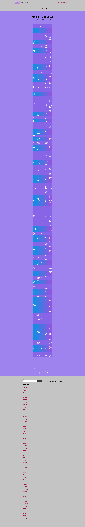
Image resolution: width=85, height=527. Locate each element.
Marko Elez (34, 125)
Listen (61, 2)
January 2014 (25, 501)
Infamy (51, 14)
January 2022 (25, 443)
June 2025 (24, 390)
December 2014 (25, 484)
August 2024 (25, 407)
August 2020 (25, 472)
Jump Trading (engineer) (46, 170)
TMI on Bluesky (65, 2)
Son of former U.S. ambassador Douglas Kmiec (50, 189)
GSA (41, 147)
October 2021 (25, 448)
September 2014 (25, 489)
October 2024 (25, 404)
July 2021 (24, 453)
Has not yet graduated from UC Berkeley (50, 78)
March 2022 (25, 440)
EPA (41, 170)
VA (41, 135)
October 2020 (25, 469)
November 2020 (25, 467)
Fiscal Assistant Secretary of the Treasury (38, 200)
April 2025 (24, 394)
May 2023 (24, 433)
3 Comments (49, 19)
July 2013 (24, 511)
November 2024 (25, 402)
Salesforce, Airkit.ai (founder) (46, 121)
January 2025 (25, 399)
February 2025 (25, 397)
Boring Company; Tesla (46, 67)
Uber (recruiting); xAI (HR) (46, 292)
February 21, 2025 (44, 19)
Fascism (48, 14)
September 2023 (25, 426)
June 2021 (24, 455)
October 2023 (25, 424)
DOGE (36, 14)
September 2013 (25, 508)
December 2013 (25, 503)
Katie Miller (34, 238)
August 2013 (25, 510)
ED (41, 50)
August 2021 (25, 452)
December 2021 (25, 445)
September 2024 (25, 406)
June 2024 (24, 411)
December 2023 (25, 421)
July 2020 (24, 474)
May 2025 (24, 392)
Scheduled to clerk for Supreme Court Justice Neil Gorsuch (50, 37)
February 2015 (25, 481)
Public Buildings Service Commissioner (38, 263)
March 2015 (24, 479)
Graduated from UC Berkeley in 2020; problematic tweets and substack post (50, 179)
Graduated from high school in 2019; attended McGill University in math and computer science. (50, 170)
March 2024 (25, 416)
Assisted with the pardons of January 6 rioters (50, 343)
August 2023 (25, 428)
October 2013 (25, 506)
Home (59, 2)
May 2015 (24, 477)
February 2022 (25, 441)
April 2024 (24, 414)
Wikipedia (54, 14)
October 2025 (25, 387)
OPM (41, 46)
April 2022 (24, 438)
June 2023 (24, 431)
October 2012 (25, 518)
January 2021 (25, 464)
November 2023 (25, 423)
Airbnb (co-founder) (46, 139)
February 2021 (25, 462)
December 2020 (25, 465)
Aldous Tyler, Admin (37, 19)
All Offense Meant (32, 14)
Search (23, 379)
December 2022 (25, 436)
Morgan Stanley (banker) (46, 46)
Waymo (46, 348)
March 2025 (25, 395)
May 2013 (24, 515)
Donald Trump (40, 14)
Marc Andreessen (34, 42)
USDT (42, 125)
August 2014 (25, 491)
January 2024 (25, 419)
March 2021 (24, 460)
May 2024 (24, 412)
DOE (41, 277)
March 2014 (24, 498)
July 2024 (24, 409)
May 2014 (24, 494)
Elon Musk (44, 14)
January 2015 (25, 482)
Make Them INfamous (42, 17)
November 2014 (25, 486)
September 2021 (25, 450)
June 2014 (24, 493)
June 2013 (24, 513)
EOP (41, 36)
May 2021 (24, 457)
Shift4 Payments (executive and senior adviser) (46, 287)
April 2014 (24, 496)
